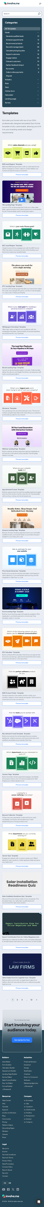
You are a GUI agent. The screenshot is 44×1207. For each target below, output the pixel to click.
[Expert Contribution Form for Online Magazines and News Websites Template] (22, 924)
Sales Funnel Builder (9, 1080)
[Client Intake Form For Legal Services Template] (22, 964)
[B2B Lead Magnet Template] (22, 151)
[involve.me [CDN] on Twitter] (13, 1189)
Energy (26, 1068)
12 (31, 1000)
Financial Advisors (30, 1062)
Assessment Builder (9, 1071)
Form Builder (6, 1065)
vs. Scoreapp (28, 1100)
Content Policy (7, 1167)
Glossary (5, 1131)
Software (27, 1080)
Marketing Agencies (31, 1083)
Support (5, 1110)
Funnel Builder (7, 1086)
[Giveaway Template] (22, 395)
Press (4, 1137)
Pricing (4, 1122)
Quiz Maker (6, 1062)
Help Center (6, 1100)
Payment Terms (7, 1158)
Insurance (27, 1065)
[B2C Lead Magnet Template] (22, 232)
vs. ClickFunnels (29, 1110)
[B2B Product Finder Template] (22, 680)
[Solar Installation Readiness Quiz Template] (22, 883)
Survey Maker (7, 1077)
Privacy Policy (7, 1161)
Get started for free (22, 1040)
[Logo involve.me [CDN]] (11, 3)
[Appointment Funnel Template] (22, 476)
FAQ (3, 1104)
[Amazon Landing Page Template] (22, 517)
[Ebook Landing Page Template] (22, 354)
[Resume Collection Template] (22, 802)
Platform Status (7, 1125)
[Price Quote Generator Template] (22, 558)
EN (5, 1183)
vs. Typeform (28, 1107)
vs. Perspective (29, 1116)
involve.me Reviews (9, 1113)
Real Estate (28, 1071)
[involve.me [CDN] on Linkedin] (18, 1189)
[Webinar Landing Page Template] (22, 436)
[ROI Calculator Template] (22, 639)
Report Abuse (7, 1170)
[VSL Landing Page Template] (22, 192)
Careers (5, 1134)
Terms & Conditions (9, 1155)
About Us (5, 1148)
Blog (3, 1116)
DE (10, 1183)
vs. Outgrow (28, 1122)
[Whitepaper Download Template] (22, 314)
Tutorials (5, 1107)
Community (6, 1119)
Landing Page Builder (9, 1074)
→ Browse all (6, 1089)
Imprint (4, 1151)
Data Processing (7, 1164)
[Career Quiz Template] (22, 842)
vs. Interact (28, 1119)
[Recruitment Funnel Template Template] (22, 720)
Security (5, 1173)
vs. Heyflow (28, 1113)
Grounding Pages (8, 1128)
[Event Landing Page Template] (22, 598)
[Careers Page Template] (22, 761)
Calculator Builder (8, 1068)
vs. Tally (26, 1104)
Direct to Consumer (31, 1077)
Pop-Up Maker (7, 1083)
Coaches (27, 1074)
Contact (5, 1176)
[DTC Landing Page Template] (22, 273)
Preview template (22, 175)
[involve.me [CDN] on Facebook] (8, 1189)
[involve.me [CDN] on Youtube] (4, 1189)
